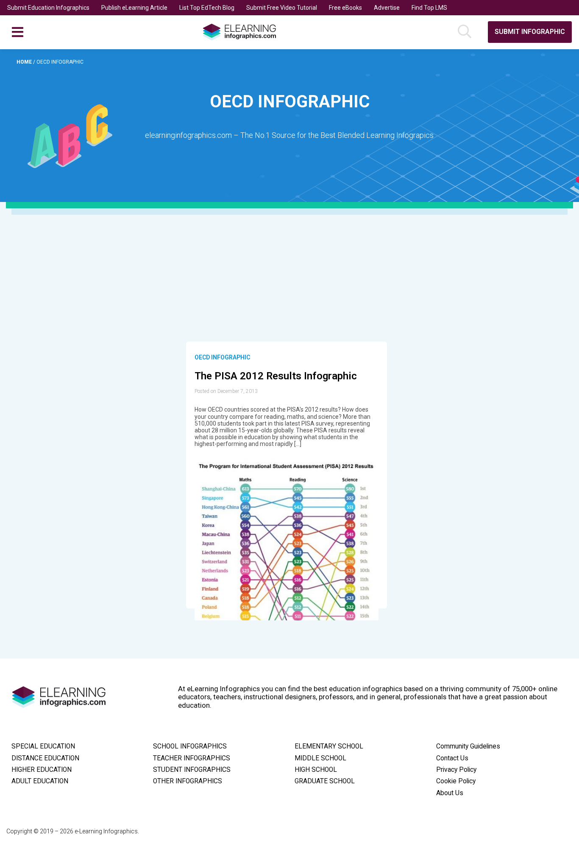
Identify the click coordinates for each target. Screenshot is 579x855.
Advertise (387, 7)
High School (316, 770)
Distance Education (45, 758)
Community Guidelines (468, 746)
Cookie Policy (456, 781)
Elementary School (329, 746)
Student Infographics (192, 770)
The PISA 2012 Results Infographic (276, 376)
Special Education (43, 746)
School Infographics (190, 746)
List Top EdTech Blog (206, 7)
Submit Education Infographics (48, 7)
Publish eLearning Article (134, 7)
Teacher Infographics (191, 758)
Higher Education (41, 770)
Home (25, 62)
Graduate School (325, 781)
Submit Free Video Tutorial (281, 7)
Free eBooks (345, 7)
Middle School (320, 758)
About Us (449, 793)
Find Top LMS (429, 7)
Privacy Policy (456, 770)
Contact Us (452, 758)
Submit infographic (530, 32)
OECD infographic (222, 357)
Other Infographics (187, 781)
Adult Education (39, 781)
